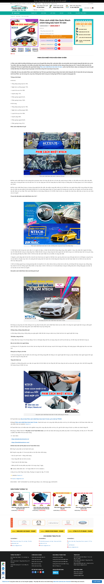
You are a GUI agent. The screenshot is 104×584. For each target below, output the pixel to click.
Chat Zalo (3, 570)
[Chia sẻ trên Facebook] (33, 572)
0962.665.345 (15, 543)
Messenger (3, 574)
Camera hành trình (79, 575)
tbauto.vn (28, 424)
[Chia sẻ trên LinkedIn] (43, 572)
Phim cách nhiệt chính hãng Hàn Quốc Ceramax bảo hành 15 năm (41, 508)
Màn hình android (58, 581)
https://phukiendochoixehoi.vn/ (20, 439)
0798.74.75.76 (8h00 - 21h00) (82, 531)
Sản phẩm (43, 13)
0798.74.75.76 (43, 543)
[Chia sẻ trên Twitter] (35, 572)
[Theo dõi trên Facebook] (88, 3)
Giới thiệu (52, 13)
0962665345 (49, 40)
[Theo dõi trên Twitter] (91, 3)
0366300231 (50, 44)
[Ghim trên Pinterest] (40, 572)
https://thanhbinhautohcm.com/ (20, 442)
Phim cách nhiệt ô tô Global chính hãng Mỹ (62, 508)
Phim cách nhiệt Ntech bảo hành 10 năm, (51, 67)
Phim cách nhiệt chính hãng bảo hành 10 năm (83, 508)
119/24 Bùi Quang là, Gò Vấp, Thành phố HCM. (50, 541)
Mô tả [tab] (13, 54)
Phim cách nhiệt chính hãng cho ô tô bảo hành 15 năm (20, 508)
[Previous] (13, 33)
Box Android (67, 581)
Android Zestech (78, 573)
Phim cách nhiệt (25, 16)
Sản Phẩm (18, 16)
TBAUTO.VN (5, 581)
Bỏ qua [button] (68, 1)
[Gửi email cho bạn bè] (38, 572)
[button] (88, 8)
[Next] (36, 33)
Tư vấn (69, 13)
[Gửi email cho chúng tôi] (92, 3)
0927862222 (71, 545)
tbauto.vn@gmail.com (18, 478)
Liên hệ (61, 13)
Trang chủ (34, 13)
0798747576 (50, 48)
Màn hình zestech (78, 571)
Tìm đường (3, 565)
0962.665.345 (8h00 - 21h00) (26, 531)
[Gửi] (80, 10)
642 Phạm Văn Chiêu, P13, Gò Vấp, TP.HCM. (21, 541)
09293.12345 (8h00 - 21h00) (54, 531)
